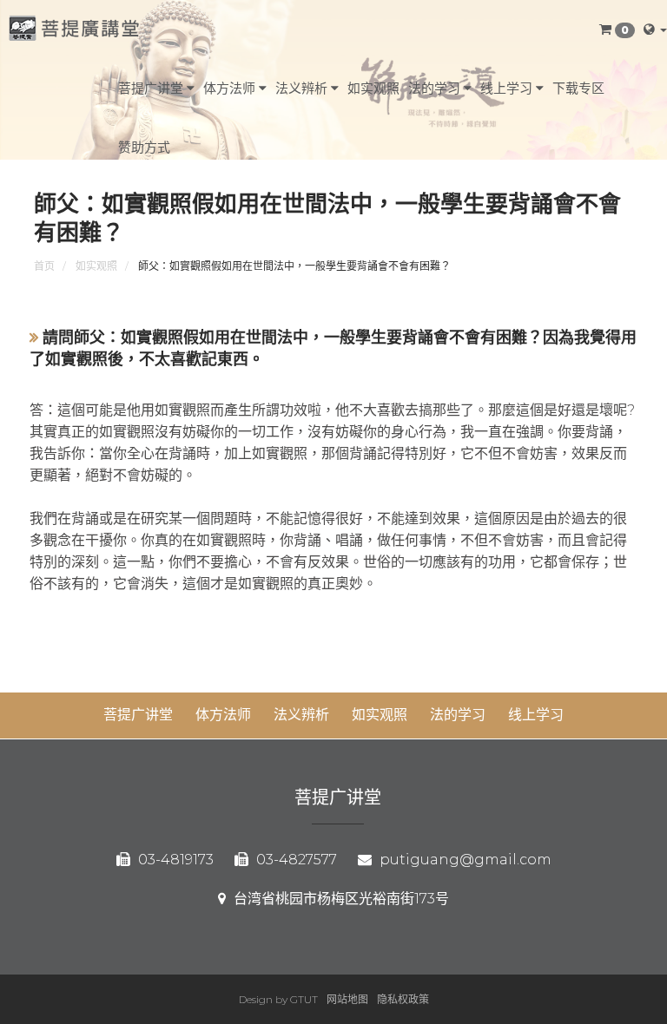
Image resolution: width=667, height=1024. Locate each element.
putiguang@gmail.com (463, 859)
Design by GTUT (278, 999)
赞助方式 (144, 147)
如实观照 (373, 88)
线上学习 (508, 88)
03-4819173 (174, 859)
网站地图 (347, 999)
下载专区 (578, 88)
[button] (617, 29)
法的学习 (436, 88)
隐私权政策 (403, 999)
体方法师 (231, 88)
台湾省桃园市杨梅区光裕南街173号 (339, 898)
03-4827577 (295, 859)
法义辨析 (303, 88)
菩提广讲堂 (152, 88)
